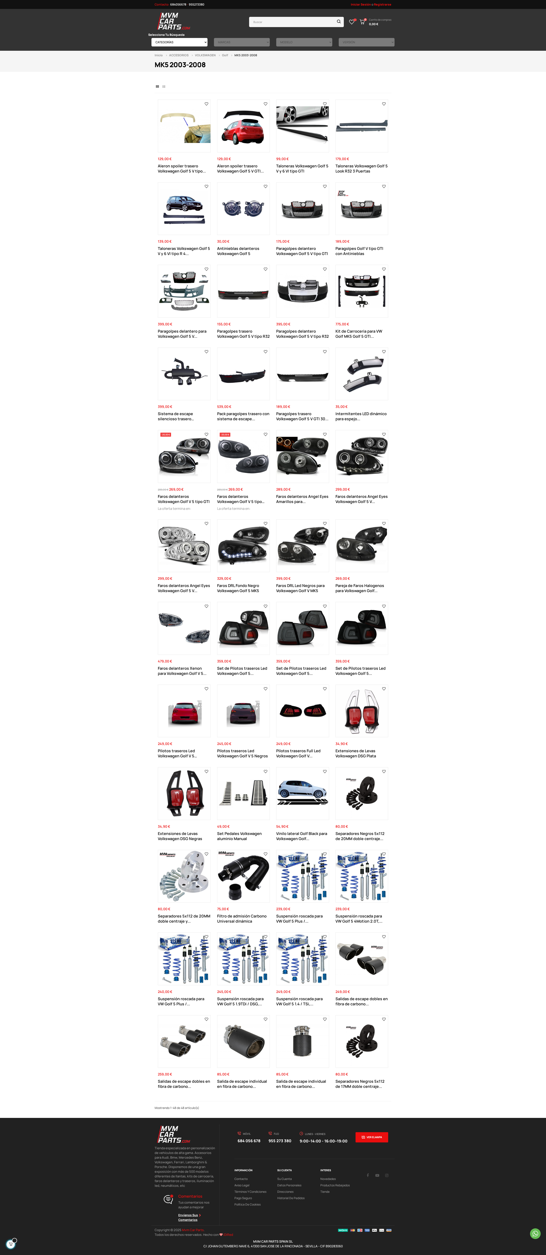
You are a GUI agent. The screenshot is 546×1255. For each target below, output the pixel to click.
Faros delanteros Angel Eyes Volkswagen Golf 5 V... (361, 499)
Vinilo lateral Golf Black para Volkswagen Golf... (301, 836)
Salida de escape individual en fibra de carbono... (242, 1084)
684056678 (178, 4)
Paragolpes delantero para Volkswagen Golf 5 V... (182, 334)
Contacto (241, 1179)
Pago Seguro (243, 1198)
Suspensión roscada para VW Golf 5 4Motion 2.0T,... (358, 918)
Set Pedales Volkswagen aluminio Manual (239, 836)
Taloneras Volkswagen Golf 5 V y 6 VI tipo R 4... (184, 251)
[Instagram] (386, 1175)
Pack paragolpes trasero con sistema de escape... (243, 416)
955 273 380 (280, 1140)
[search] (339, 22)
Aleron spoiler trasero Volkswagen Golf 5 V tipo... (182, 168)
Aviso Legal (241, 1185)
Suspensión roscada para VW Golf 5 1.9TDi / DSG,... (240, 1001)
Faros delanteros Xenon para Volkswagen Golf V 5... (182, 671)
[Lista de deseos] (351, 22)
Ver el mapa (374, 1137)
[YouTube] (377, 1175)
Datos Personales (289, 1185)
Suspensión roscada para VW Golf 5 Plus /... (299, 918)
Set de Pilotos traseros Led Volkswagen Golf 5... (242, 671)
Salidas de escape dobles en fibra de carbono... (361, 1001)
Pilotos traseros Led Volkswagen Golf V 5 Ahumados (176, 753)
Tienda (325, 1192)
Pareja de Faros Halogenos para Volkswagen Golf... (359, 588)
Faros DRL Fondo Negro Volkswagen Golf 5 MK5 (238, 588)
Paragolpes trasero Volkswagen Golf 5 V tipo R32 (243, 334)
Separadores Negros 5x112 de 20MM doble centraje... (360, 836)
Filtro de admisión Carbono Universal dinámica (242, 918)
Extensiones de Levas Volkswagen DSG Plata (355, 753)
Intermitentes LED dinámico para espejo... (361, 416)
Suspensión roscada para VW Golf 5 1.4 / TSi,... (299, 1001)
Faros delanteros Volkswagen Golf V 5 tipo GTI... (239, 499)
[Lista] (163, 86)
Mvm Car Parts (193, 1230)
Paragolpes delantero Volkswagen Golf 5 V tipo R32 (302, 334)
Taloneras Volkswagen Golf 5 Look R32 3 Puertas (361, 168)
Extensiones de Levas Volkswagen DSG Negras (180, 836)
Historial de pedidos (291, 1198)
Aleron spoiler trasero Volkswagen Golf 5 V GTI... (240, 168)
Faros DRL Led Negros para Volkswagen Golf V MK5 (300, 588)
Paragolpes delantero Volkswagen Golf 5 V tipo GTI (302, 251)
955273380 (196, 4)
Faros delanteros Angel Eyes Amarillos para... (302, 499)
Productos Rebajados (335, 1185)
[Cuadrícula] (157, 86)
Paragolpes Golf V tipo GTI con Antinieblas (359, 251)
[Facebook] (367, 1175)
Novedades (328, 1179)
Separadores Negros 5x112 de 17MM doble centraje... (360, 1084)
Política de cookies (247, 1204)
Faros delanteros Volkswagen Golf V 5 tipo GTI (184, 499)
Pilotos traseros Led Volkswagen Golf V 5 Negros (242, 753)
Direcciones (285, 1192)
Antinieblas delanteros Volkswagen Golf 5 (238, 251)
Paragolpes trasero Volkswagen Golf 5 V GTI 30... (302, 416)
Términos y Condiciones (250, 1192)
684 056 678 (249, 1140)
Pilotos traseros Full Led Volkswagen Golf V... (298, 753)
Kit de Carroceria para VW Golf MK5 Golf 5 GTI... (358, 334)
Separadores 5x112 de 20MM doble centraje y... (184, 918)
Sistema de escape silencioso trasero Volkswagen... (175, 416)
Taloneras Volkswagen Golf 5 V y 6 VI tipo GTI (302, 168)
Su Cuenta (284, 1179)
